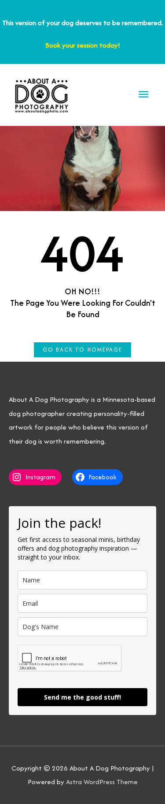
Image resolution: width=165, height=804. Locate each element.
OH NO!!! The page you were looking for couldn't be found (82, 302)
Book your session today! (82, 45)
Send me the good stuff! (82, 697)
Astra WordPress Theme (102, 782)
